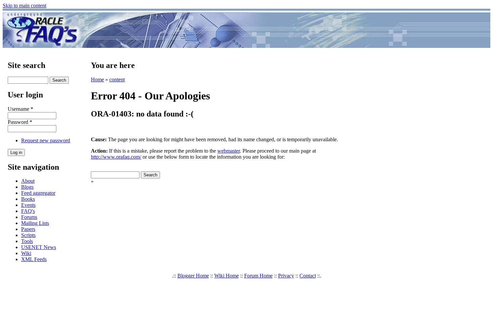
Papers (28, 229)
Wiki (26, 253)
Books (28, 199)
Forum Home (258, 275)
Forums (29, 217)
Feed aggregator (38, 193)
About (28, 181)
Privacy (286, 275)
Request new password (45, 140)
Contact (307, 275)
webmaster (228, 151)
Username (20, 109)
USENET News (38, 247)
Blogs (27, 187)
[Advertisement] (286, 29)
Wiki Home (226, 275)
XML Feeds (34, 259)
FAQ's (28, 211)
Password (20, 122)
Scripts (28, 235)
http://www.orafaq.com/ (116, 157)
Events (28, 205)
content (117, 79)
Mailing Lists (35, 223)
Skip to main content (24, 5)
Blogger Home (193, 275)
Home (97, 79)
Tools (27, 241)
